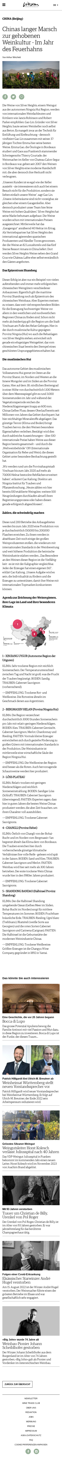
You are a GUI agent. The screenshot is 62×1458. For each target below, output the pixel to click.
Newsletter (31, 1398)
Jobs (31, 1417)
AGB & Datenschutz (31, 1435)
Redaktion (31, 1412)
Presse (31, 1426)
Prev (6, 74)
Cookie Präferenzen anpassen (31, 1445)
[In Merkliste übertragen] (21, 97)
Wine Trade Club (31, 1403)
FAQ (31, 1440)
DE (54, 5)
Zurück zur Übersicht (17, 1384)
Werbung (31, 1421)
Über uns (31, 1408)
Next (55, 74)
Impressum (31, 1431)
